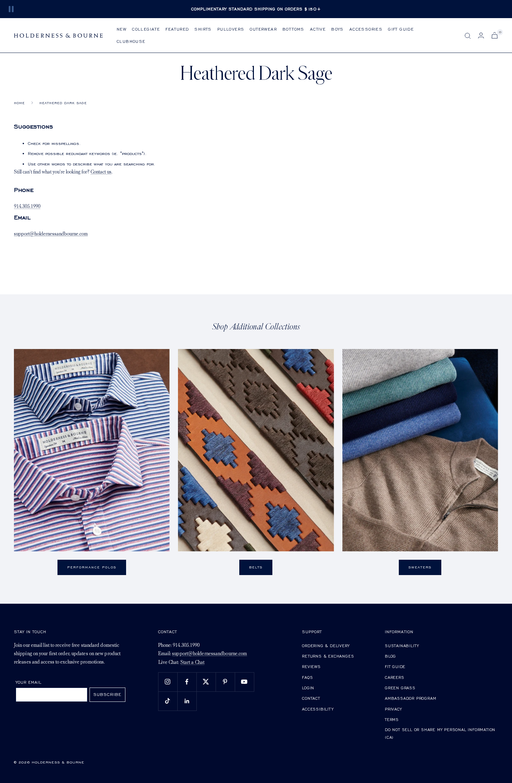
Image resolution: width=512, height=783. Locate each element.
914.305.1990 (27, 206)
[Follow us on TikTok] (167, 701)
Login (308, 687)
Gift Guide (401, 29)
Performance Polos (91, 567)
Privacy (393, 709)
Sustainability (402, 645)
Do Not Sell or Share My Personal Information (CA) (440, 733)
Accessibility (317, 709)
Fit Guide (395, 666)
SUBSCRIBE (107, 694)
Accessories (365, 29)
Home (19, 103)
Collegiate (146, 29)
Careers (394, 677)
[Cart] (494, 35)
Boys (337, 29)
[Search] (468, 36)
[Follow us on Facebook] (186, 681)
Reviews (311, 666)
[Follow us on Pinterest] (225, 681)
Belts (256, 567)
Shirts (202, 29)
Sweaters (420, 567)
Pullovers (231, 29)
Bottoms (293, 29)
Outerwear (263, 29)
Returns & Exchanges (328, 656)
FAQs (307, 677)
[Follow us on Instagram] (167, 681)
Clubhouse (131, 41)
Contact (311, 698)
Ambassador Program (410, 698)
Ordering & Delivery (325, 645)
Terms (392, 719)
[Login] (481, 35)
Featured (177, 29)
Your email (29, 682)
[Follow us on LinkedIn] (186, 701)
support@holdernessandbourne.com (51, 234)
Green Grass (400, 687)
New (121, 29)
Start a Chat (192, 662)
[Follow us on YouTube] (244, 681)
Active (318, 29)
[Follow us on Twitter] (206, 681)
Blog (390, 656)
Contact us (101, 172)
